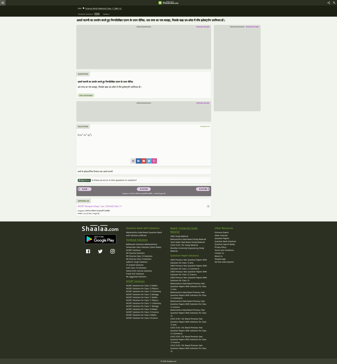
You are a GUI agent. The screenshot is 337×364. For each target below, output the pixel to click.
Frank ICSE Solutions (135, 273)
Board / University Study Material (183, 230)
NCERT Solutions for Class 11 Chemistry (143, 303)
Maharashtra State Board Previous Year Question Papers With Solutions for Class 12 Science (188, 304)
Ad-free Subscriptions (224, 262)
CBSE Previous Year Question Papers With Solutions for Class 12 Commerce (188, 267)
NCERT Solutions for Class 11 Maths (142, 297)
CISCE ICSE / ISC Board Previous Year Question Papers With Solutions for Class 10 (188, 348)
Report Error (85, 180)
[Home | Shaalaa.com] (160, 2)
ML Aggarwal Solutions (136, 276)
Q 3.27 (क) (144, 189)
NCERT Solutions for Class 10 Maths (142, 309)
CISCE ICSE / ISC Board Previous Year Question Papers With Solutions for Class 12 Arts (188, 322)
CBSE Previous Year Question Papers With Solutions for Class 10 (188, 279)
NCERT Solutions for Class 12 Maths (142, 285)
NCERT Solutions (133, 250)
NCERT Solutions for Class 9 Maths (141, 315)
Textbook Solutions (137, 239)
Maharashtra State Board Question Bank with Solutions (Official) (144, 234)
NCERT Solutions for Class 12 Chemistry (143, 291)
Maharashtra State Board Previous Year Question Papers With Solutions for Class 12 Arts (188, 286)
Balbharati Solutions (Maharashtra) (141, 244)
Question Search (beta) (225, 244)
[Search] (334, 3)
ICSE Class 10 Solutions (136, 268)
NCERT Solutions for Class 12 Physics (142, 288)
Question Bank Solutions (225, 241)
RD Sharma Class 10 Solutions (139, 256)
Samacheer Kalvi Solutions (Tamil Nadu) (143, 247)
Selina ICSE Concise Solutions (139, 271)
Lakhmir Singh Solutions (137, 262)
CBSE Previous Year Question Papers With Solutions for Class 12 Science (188, 273)
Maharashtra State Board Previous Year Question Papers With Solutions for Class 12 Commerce (188, 295)
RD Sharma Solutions (135, 253)
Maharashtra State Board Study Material (188, 239)
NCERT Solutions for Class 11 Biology (142, 306)
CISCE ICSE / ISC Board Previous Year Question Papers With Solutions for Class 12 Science (188, 339)
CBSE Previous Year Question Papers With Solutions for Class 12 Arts (188, 261)
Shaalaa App (220, 259)
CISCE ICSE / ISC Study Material (184, 245)
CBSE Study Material (179, 236)
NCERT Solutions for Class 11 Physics (142, 300)
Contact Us (219, 253)
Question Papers (222, 238)
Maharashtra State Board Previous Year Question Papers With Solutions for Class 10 (188, 313)
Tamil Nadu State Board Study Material (187, 242)
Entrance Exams (222, 232)
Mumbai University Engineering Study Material (187, 249)
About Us (219, 256)
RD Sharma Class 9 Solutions (138, 259)
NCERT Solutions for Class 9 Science (142, 318)
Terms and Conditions (224, 250)
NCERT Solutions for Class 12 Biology (142, 294)
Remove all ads (252, 27)
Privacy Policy (220, 247)
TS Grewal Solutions (135, 265)
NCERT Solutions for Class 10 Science (142, 312)
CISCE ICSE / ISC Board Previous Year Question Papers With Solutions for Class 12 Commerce (188, 330)
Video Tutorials (221, 235)
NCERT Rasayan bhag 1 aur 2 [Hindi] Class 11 (100, 206)
